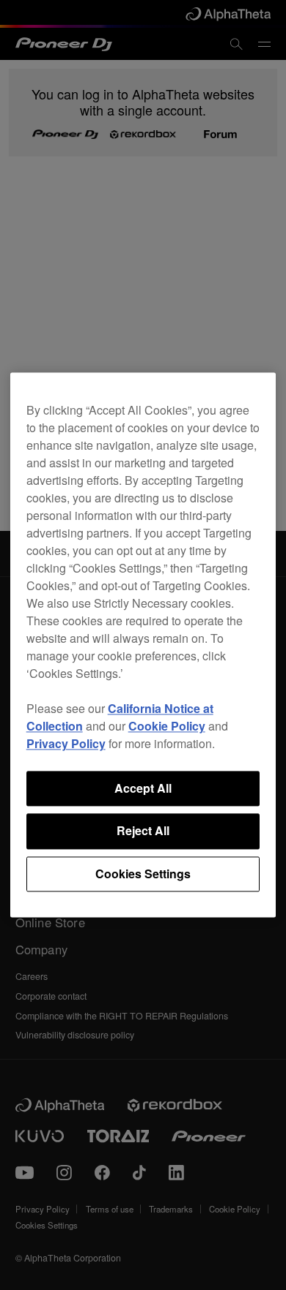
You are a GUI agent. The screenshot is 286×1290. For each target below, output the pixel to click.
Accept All (143, 788)
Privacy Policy (66, 743)
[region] (143, 644)
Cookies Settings (143, 873)
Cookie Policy (166, 725)
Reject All (143, 831)
